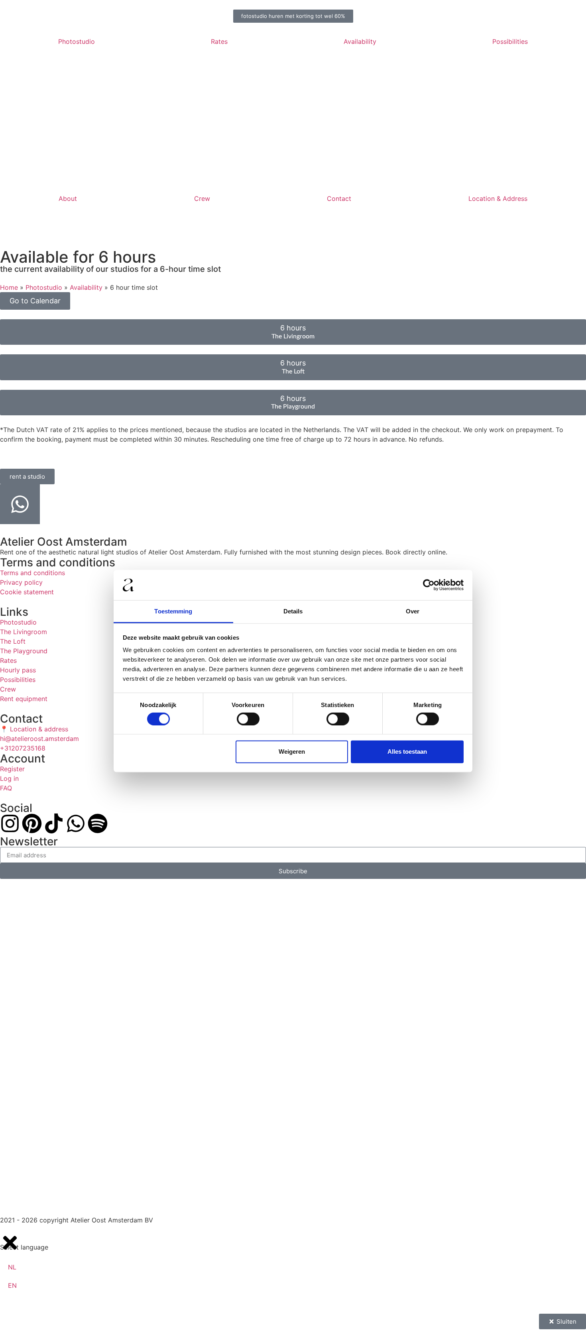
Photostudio (76, 41)
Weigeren (292, 751)
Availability (360, 41)
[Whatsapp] (76, 823)
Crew (202, 198)
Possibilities (510, 41)
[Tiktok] (54, 823)
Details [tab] (293, 611)
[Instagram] (10, 823)
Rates (219, 41)
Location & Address (497, 198)
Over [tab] (412, 611)
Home (9, 287)
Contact (339, 198)
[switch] (248, 718)
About (68, 198)
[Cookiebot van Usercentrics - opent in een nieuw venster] (429, 585)
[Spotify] (98, 823)
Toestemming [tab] (173, 611)
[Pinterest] (32, 823)
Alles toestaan (407, 751)
